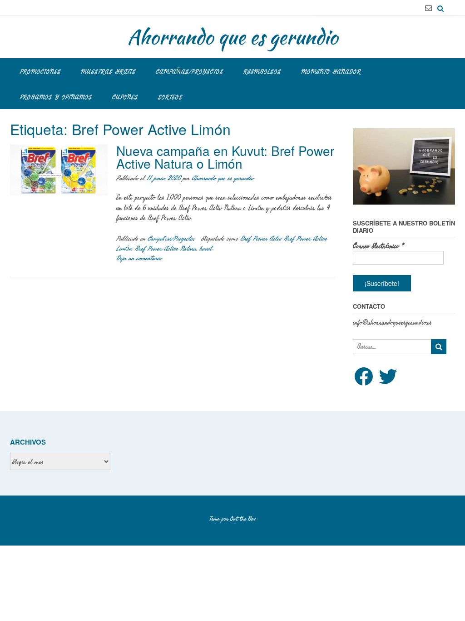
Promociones (40, 71)
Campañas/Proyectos (189, 71)
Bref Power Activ (260, 238)
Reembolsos (262, 71)
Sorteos (170, 97)
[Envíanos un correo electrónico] (428, 8)
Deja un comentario (138, 258)
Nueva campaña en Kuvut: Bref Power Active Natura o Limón (225, 156)
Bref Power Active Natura (165, 248)
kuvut (205, 248)
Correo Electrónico (378, 246)
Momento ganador (331, 71)
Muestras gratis (108, 71)
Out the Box (243, 518)
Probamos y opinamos (56, 97)
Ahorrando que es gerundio (232, 37)
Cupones (125, 97)
